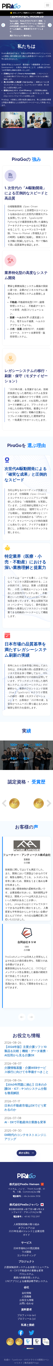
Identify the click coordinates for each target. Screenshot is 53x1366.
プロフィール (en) (26, 1315)
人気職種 (26, 1296)
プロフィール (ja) (26, 1319)
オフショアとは (26, 1228)
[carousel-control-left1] (3, 25)
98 (13, 759)
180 (37, 745)
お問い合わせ (26, 1303)
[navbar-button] (47, 5)
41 (25, 745)
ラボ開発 (26, 1252)
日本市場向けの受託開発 (26, 1248)
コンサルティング (26, 1255)
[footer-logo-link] (26, 1176)
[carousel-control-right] (49, 127)
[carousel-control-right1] (50, 25)
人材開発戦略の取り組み (26, 1224)
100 (13, 745)
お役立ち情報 (26, 1300)
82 (25, 759)
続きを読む (25, 1153)
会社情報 (26, 1293)
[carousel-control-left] (4, 127)
